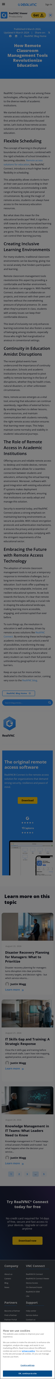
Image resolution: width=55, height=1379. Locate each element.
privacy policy (28, 1351)
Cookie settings (27, 1365)
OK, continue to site (27, 1373)
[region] (27, 1350)
